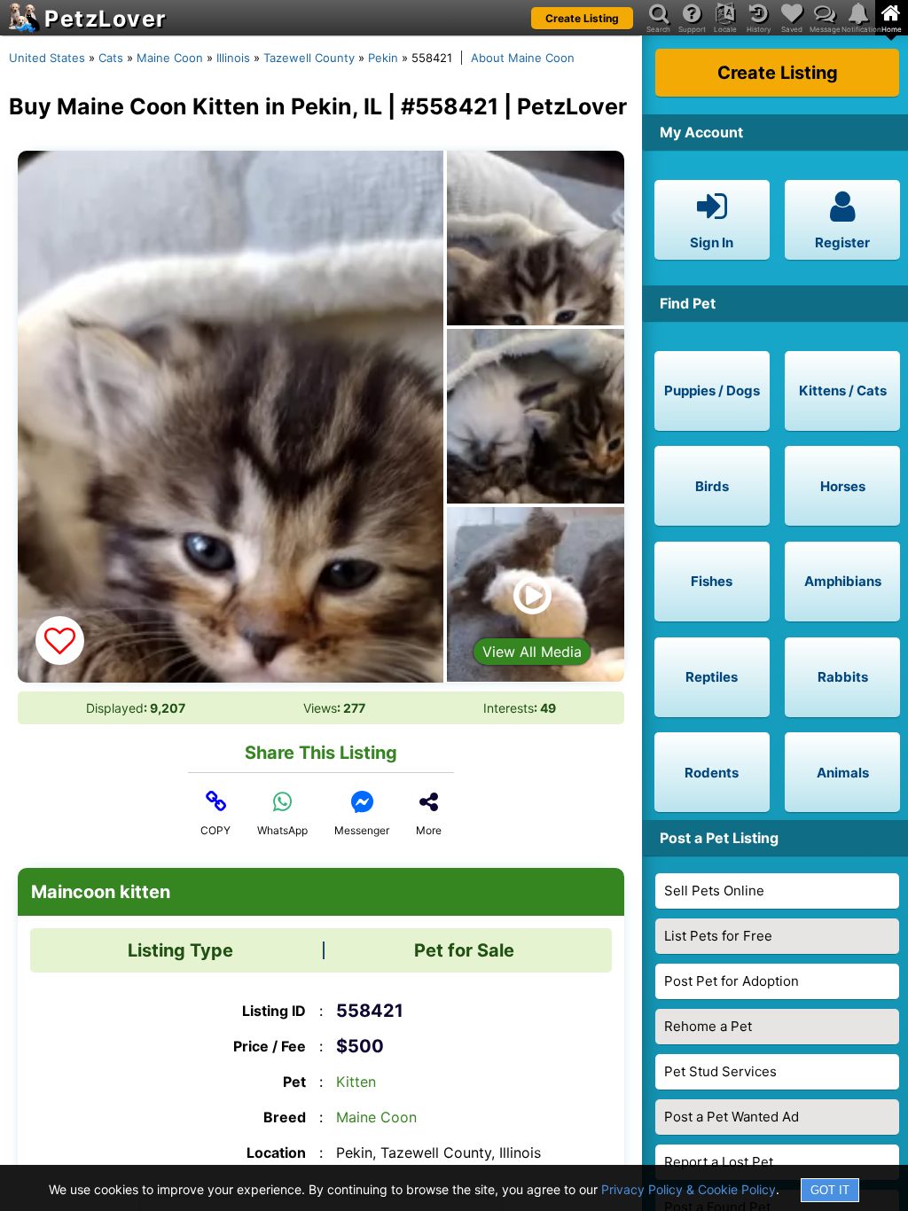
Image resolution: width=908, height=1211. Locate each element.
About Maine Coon (523, 58)
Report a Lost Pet (718, 1161)
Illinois (233, 58)
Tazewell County (309, 58)
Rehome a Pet (708, 1026)
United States (47, 58)
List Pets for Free (718, 935)
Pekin (383, 58)
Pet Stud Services (720, 1071)
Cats (110, 58)
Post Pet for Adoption (731, 981)
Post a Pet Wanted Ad (731, 1116)
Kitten (356, 1081)
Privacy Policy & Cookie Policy (688, 1189)
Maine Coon (170, 58)
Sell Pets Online (714, 890)
